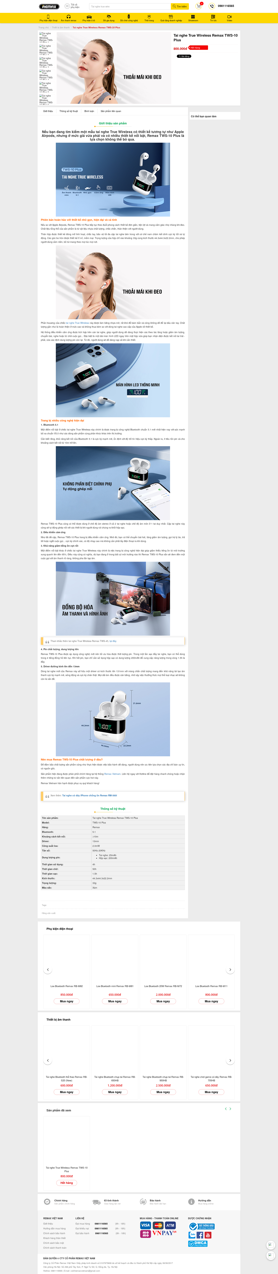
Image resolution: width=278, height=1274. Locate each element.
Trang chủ (43, 27)
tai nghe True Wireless (77, 322)
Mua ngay (66, 1000)
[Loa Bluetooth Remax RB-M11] (211, 957)
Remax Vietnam (112, 773)
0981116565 (101, 1223)
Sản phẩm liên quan (111, 110)
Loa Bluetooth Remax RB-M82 (67, 985)
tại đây (113, 640)
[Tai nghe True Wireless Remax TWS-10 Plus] (66, 1139)
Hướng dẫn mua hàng (54, 1227)
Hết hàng (66, 1182)
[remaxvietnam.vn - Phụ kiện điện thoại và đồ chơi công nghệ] (49, 5)
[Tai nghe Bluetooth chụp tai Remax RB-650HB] (115, 1048)
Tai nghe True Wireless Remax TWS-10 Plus (67, 1168)
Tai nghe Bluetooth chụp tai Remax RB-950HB (163, 1077)
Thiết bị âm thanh (61, 27)
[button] (47, 969)
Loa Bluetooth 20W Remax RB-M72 (163, 985)
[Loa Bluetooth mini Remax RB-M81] (115, 957)
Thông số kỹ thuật (69, 110)
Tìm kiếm (181, 6)
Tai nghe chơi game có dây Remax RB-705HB (211, 1077)
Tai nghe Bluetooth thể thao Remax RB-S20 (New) (66, 1077)
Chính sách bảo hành (54, 1232)
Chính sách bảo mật (53, 1242)
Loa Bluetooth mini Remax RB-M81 (115, 985)
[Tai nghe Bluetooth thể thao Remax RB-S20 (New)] (66, 1048)
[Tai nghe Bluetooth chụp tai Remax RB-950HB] (163, 1048)
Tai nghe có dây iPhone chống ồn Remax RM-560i (89, 794)
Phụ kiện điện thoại (59, 928)
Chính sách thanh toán (54, 1247)
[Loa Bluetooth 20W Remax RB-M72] (163, 957)
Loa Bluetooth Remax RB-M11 (211, 985)
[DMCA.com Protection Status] (211, 1243)
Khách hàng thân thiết (54, 1237)
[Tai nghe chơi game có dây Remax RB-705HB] (211, 1048)
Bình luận (89, 110)
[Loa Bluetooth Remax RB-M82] (66, 957)
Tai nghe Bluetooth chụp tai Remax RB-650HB (115, 1077)
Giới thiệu (48, 110)
